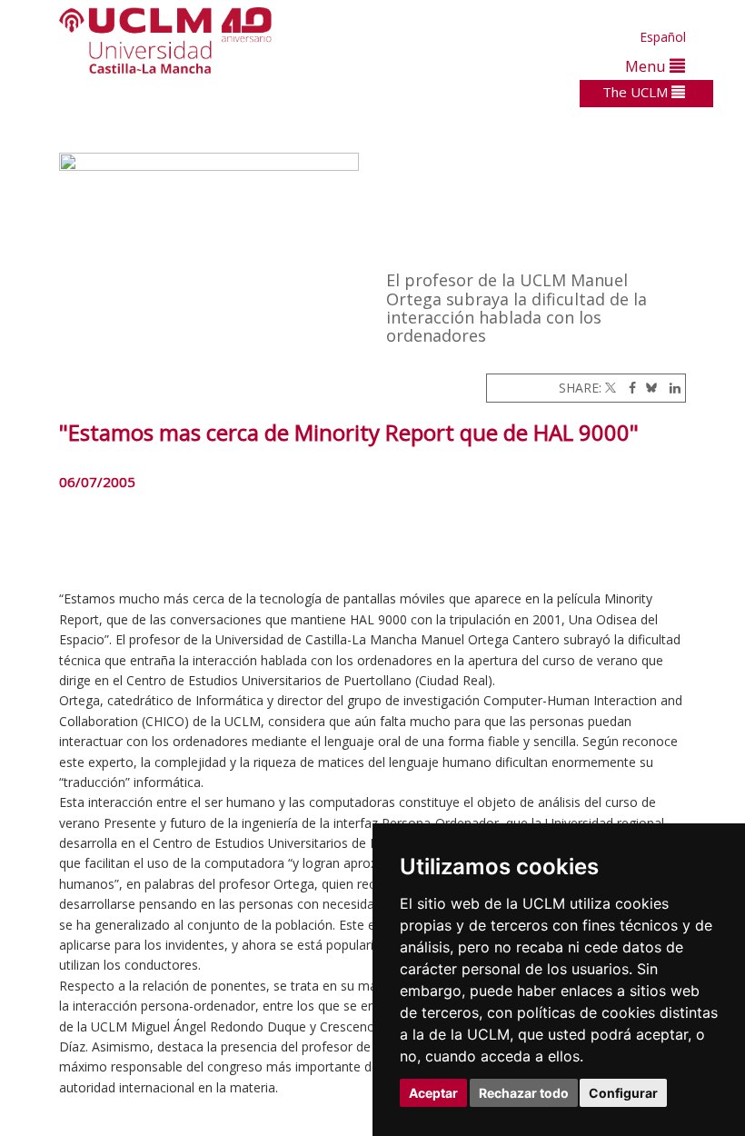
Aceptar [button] (433, 1093)
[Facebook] (628, 387)
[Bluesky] (648, 387)
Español (663, 36)
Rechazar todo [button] (524, 1093)
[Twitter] (610, 387)
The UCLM (636, 92)
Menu (647, 65)
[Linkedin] (670, 387)
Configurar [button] (623, 1093)
